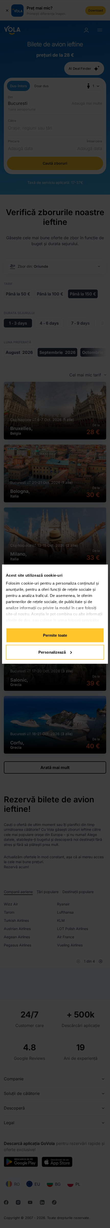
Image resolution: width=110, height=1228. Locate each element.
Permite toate (55, 635)
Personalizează (52, 652)
